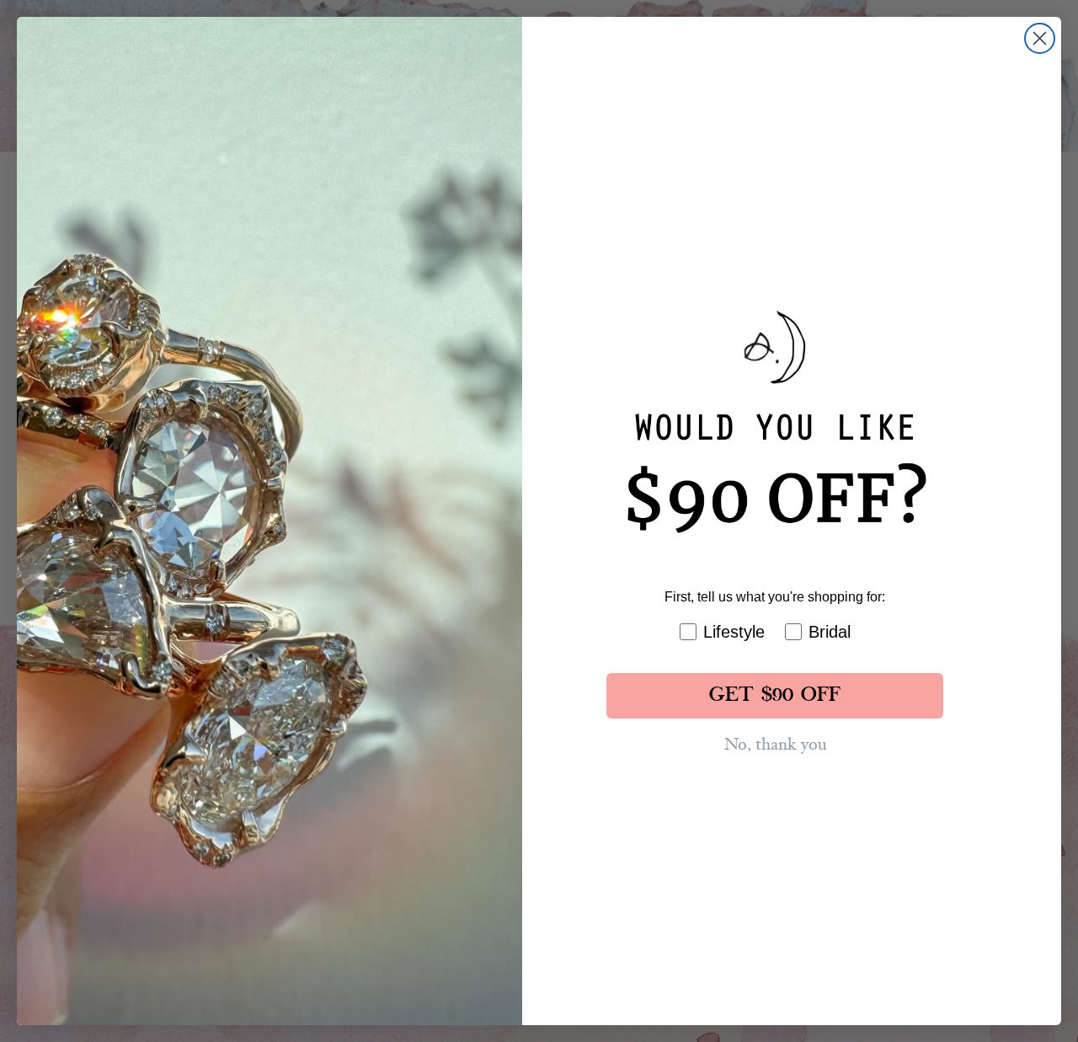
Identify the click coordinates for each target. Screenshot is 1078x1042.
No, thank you (775, 745)
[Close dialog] (1039, 38)
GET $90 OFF (775, 696)
